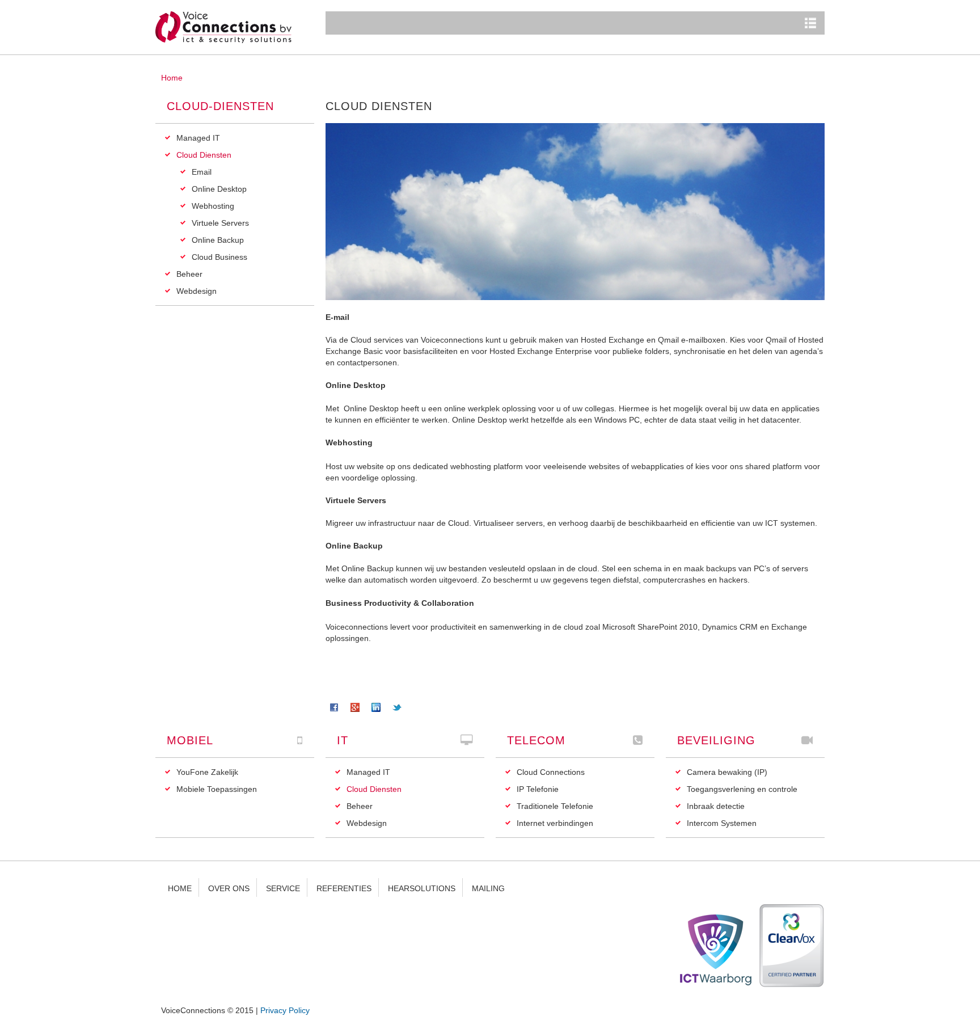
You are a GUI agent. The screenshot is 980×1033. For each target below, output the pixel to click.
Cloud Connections (551, 772)
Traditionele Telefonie (555, 806)
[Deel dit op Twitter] (397, 706)
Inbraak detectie (716, 806)
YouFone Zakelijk (207, 772)
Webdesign (196, 291)
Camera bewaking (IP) (727, 772)
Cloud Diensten (203, 154)
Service (283, 888)
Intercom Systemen (722, 823)
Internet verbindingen (555, 823)
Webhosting (213, 205)
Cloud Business (219, 257)
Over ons (229, 888)
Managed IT (198, 137)
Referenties (343, 888)
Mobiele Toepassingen (216, 789)
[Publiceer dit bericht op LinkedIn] (376, 706)
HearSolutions (421, 888)
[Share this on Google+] (355, 706)
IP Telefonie (538, 789)
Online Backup (218, 239)
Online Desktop (219, 188)
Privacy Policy (285, 1010)
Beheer (189, 274)
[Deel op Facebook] (334, 706)
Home (172, 77)
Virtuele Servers (220, 222)
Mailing (488, 888)
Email (202, 171)
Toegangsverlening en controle (742, 789)
